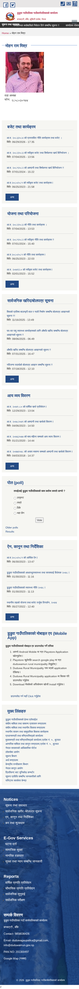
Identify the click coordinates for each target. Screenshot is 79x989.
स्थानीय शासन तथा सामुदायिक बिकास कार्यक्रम (27, 731)
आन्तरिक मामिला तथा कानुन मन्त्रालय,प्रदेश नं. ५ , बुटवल (32, 743)
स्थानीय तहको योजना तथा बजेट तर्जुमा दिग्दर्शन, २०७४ (32, 602)
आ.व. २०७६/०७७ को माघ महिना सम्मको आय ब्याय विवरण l (34, 436)
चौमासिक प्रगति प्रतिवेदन (20, 888)
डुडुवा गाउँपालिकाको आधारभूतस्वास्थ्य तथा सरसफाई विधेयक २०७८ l (38, 572)
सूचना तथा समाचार (16, 805)
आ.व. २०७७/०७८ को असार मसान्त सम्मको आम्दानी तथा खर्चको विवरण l (39, 451)
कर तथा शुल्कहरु (15, 823)
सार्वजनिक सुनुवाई (15, 894)
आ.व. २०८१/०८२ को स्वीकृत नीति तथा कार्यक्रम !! (30, 239)
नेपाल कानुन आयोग (14, 768)
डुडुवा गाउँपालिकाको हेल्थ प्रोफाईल (21, 719)
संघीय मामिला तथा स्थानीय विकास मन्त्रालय (25, 727)
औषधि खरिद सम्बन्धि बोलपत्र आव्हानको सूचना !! (29, 349)
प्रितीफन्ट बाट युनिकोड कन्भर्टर (20, 772)
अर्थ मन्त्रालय (12, 760)
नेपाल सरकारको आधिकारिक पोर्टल (21, 747)
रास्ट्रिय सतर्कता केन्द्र (16, 780)
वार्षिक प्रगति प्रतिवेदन (18, 882)
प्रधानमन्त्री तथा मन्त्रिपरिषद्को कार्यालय (24, 735)
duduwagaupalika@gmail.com (30, 940)
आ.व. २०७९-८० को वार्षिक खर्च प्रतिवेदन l (26, 406)
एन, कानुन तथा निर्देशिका (19, 817)
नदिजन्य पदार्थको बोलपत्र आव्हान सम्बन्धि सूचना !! (30, 364)
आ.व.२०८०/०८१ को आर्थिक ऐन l (22, 557)
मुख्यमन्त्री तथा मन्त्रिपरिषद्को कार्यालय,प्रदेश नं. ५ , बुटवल (33, 739)
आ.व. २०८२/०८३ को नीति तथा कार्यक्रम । (27, 224)
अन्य (12, 197)
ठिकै (19, 507)
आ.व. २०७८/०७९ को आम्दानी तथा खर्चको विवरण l (30, 421)
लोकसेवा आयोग (12, 751)
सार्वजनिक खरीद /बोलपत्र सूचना (23, 811)
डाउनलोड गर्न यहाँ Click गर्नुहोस (26, 696)
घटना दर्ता (11, 844)
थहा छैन (20, 512)
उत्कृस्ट (20, 497)
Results (10, 531)
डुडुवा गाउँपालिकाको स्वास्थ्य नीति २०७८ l (26, 587)
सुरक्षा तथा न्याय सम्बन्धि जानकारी (23, 861)
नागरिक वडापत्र (14, 855)
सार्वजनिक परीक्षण (15, 900)
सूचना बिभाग (11, 756)
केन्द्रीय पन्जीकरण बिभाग (17, 764)
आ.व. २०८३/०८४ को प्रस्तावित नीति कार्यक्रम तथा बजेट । (34, 137)
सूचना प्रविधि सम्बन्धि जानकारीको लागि (23, 776)
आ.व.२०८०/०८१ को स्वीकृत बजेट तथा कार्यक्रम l (30, 182)
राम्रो (19, 502)
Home (5, 33)
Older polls (12, 527)
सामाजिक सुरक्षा (14, 850)
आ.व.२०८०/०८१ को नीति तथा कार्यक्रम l (26, 254)
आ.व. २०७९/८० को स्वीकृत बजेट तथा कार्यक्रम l (29, 269)
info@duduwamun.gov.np (19, 945)
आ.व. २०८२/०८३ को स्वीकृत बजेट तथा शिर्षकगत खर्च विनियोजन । (38, 152)
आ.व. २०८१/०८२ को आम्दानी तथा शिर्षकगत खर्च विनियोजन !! (35, 167)
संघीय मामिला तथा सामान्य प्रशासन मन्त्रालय (26, 723)
